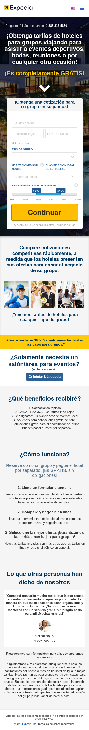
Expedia (44, 9)
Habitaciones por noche (25, 167)
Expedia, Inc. (29, 723)
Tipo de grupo (22, 149)
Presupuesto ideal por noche (34, 185)
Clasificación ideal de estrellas (60, 167)
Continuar (44, 212)
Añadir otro (21, 143)
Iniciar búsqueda (46, 376)
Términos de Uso (65, 224)
